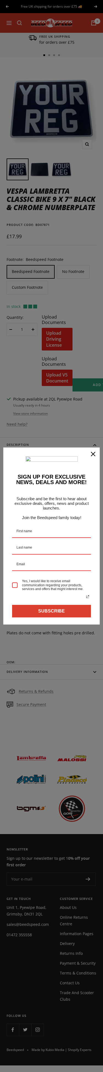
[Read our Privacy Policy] (87, 596)
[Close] (93, 454)
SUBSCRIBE (51, 611)
